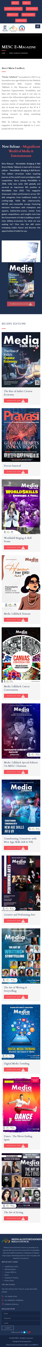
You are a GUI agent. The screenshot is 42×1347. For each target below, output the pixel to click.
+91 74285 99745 (11, 1296)
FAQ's (6, 1275)
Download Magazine (19, 304)
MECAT (15, 3)
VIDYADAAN (32, 8)
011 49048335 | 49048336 (14, 1300)
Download (21, 20)
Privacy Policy (9, 1280)
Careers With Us (10, 1272)
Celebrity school (13, 8)
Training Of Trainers (11, 1278)
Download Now (14, 400)
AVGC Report (28, 14)
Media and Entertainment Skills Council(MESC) (22, 1345)
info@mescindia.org (11, 1304)
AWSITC (26, 3)
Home (3, 53)
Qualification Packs (11, 1266)
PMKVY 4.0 (12, 14)
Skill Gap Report (10, 1269)
